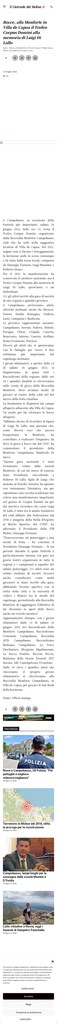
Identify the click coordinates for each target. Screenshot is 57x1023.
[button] (52, 961)
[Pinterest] (28, 58)
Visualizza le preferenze (28, 1012)
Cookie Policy (25, 1019)
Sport (5, 48)
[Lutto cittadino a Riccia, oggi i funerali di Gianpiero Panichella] (28, 908)
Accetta (28, 996)
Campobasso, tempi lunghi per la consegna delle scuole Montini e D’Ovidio (24, 876)
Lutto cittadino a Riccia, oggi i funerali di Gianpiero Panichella (23, 928)
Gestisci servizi (28, 988)
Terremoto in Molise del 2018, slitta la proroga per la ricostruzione (26, 825)
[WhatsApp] (35, 58)
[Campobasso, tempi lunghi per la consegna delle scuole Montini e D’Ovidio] (28, 854)
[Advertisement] (28, 109)
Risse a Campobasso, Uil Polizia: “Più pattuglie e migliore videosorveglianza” (28, 774)
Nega (28, 1004)
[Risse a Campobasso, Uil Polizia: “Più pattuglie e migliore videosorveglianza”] (28, 752)
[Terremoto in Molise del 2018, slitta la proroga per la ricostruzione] (28, 805)
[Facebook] (15, 58)
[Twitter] (22, 58)
